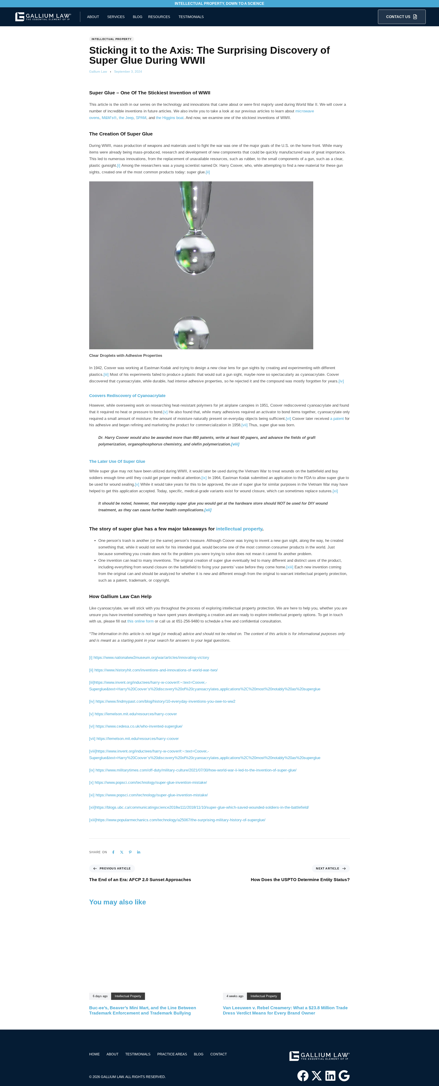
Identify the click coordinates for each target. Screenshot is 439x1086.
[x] (137, 484)
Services (116, 17)
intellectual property (239, 528)
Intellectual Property (111, 39)
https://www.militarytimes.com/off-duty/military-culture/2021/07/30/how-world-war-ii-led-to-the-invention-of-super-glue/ (196, 770)
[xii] (207, 510)
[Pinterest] (130, 852)
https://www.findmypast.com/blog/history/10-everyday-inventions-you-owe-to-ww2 (165, 701)
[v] (165, 412)
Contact (218, 1054)
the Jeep (126, 118)
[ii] (208, 172)
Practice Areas (172, 1054)
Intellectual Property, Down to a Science (219, 3)
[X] (121, 852)
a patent (337, 418)
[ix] (204, 478)
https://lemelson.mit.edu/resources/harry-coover (136, 714)
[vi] (288, 418)
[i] (118, 165)
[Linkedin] (138, 852)
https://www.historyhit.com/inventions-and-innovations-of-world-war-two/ (156, 670)
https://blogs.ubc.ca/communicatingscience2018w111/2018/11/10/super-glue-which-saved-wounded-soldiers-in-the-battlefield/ (202, 807)
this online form (140, 621)
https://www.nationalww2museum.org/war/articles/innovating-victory (151, 657)
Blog (137, 17)
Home (94, 1054)
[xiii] (289, 567)
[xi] (335, 491)
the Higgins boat (170, 118)
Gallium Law (98, 71)
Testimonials (191, 17)
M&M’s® (109, 118)
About (93, 17)
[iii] (106, 374)
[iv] (341, 381)
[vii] (244, 425)
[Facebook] (113, 852)
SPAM (141, 118)
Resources (159, 17)
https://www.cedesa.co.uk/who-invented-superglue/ (139, 726)
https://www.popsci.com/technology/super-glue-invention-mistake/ (151, 782)
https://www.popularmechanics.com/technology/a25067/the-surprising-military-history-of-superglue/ (180, 820)
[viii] (235, 444)
